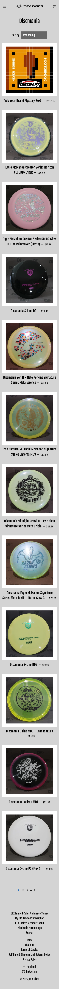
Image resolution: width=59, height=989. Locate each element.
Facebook (31, 967)
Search (29, 932)
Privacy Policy (29, 959)
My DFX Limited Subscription (29, 918)
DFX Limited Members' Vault (29, 923)
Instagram (31, 971)
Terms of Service (29, 949)
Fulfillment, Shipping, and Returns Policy (29, 954)
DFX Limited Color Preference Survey (29, 913)
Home (30, 940)
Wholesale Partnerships (29, 928)
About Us (29, 945)
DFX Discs (34, 979)
